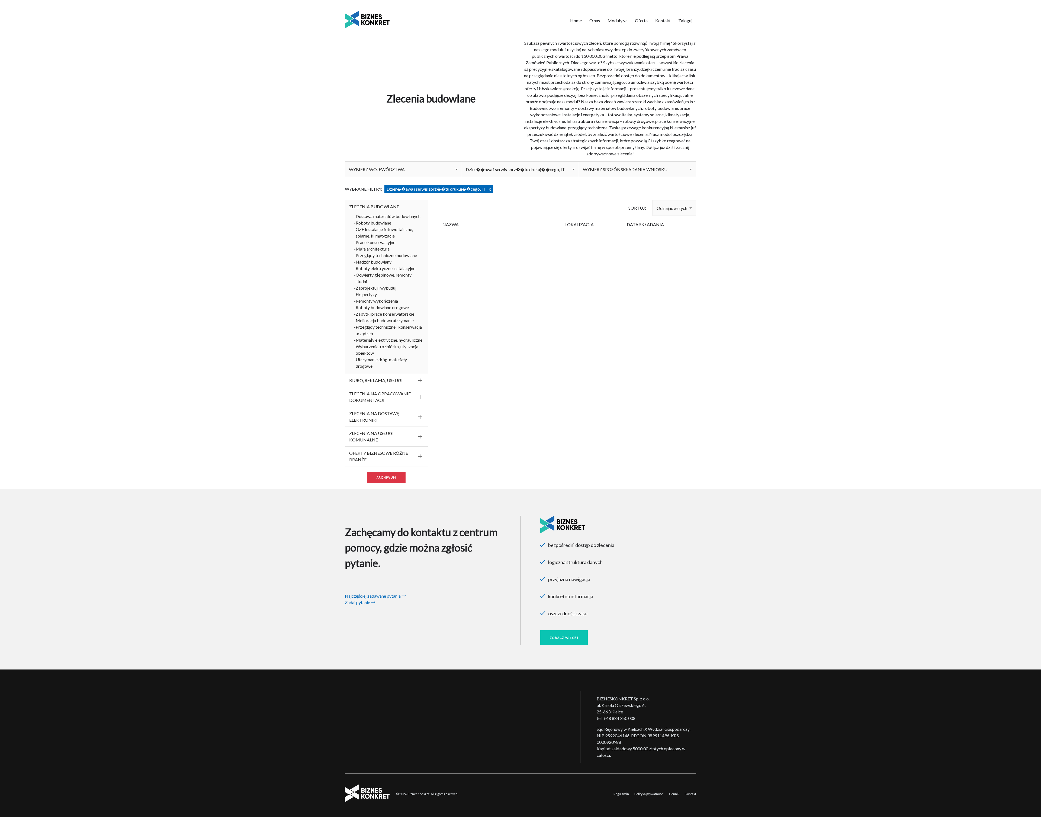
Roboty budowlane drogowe (382, 307)
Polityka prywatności (649, 794)
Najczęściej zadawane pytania (373, 595)
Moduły (615, 20)
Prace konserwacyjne (375, 242)
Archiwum (386, 477)
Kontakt (663, 20)
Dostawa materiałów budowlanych (388, 216)
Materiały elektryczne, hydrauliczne (389, 339)
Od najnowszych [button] (672, 208)
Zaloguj (685, 20)
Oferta (641, 20)
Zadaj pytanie (358, 602)
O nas (594, 20)
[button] (403, 169)
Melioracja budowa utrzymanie (385, 320)
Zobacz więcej (564, 637)
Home (576, 20)
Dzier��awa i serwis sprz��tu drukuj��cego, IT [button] (515, 169)
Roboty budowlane (373, 222)
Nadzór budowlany (373, 261)
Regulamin (621, 794)
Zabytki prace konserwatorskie (385, 313)
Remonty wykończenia (377, 300)
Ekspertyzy (366, 294)
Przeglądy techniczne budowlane (386, 255)
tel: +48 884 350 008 (616, 718)
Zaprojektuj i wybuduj (376, 287)
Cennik (674, 794)
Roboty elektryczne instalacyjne (385, 268)
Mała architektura (373, 248)
